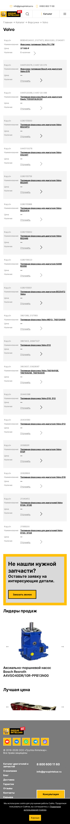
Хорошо (35, 817)
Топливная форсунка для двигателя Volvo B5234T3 (40, 126)
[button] (7, 646)
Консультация (51, 794)
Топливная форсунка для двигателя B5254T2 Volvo (42, 293)
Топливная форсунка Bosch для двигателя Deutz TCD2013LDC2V (41, 98)
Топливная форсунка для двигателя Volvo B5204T (40, 181)
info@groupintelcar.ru (23, 6)
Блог (6, 775)
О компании (10, 770)
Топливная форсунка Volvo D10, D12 (38, 398)
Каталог (20, 22)
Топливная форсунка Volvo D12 (35, 345)
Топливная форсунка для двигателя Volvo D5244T (40, 153)
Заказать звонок (22, 594)
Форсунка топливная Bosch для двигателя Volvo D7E (41, 70)
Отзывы (7, 788)
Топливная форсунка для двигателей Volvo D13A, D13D (41, 504)
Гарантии (8, 784)
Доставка (8, 779)
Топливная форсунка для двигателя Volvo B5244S (40, 237)
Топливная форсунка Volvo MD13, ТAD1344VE (42, 320)
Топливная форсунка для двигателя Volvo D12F (40, 450)
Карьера (8, 797)
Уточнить (25, 80)
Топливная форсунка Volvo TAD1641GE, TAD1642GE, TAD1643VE (39, 372)
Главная (7, 22)
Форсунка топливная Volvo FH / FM (37, 44)
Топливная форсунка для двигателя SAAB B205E (41, 265)
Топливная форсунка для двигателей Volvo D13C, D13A (41, 531)
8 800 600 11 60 (47, 6)
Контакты (8, 792)
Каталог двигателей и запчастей (15, 765)
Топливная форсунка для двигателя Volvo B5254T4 (40, 209)
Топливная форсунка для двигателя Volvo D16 (43, 477)
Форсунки (33, 22)
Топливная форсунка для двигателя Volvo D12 (43, 424)
